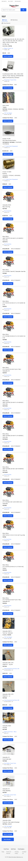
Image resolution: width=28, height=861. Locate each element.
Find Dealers (21, 849)
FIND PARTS (4, 1)
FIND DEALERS (18, 1)
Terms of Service (8, 852)
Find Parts (6, 849)
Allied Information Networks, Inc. (16, 857)
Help (3, 851)
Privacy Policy (17, 852)
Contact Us (24, 852)
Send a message (8, 56)
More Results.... (8, 839)
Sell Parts (13, 849)
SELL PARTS (10, 1)
